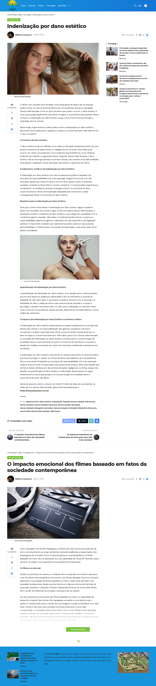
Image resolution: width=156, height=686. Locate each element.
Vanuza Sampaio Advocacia (45, 405)
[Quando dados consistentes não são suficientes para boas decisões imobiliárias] (112, 66)
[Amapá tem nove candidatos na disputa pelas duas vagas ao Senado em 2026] (13, 656)
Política (122, 84)
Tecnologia (14, 20)
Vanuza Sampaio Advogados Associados (36, 408)
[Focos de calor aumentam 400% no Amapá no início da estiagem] (13, 674)
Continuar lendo (78, 629)
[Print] (147, 35)
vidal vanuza (55, 411)
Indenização (57, 402)
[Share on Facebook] (136, 35)
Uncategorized (15, 458)
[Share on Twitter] (140, 35)
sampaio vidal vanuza (86, 402)
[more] (69, 5)
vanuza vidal (25, 411)
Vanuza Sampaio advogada (69, 405)
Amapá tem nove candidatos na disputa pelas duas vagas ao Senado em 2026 (28, 658)
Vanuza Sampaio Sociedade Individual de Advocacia (75, 408)
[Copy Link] (143, 35)
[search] (135, 6)
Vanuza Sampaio (27, 405)
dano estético (45, 402)
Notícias (122, 59)
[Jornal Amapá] (12, 5)
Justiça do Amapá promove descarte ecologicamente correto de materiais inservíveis (133, 78)
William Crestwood (23, 35)
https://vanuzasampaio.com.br (34, 390)
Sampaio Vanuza (70, 402)
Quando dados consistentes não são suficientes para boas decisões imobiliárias (133, 65)
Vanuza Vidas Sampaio (40, 411)
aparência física (32, 402)
